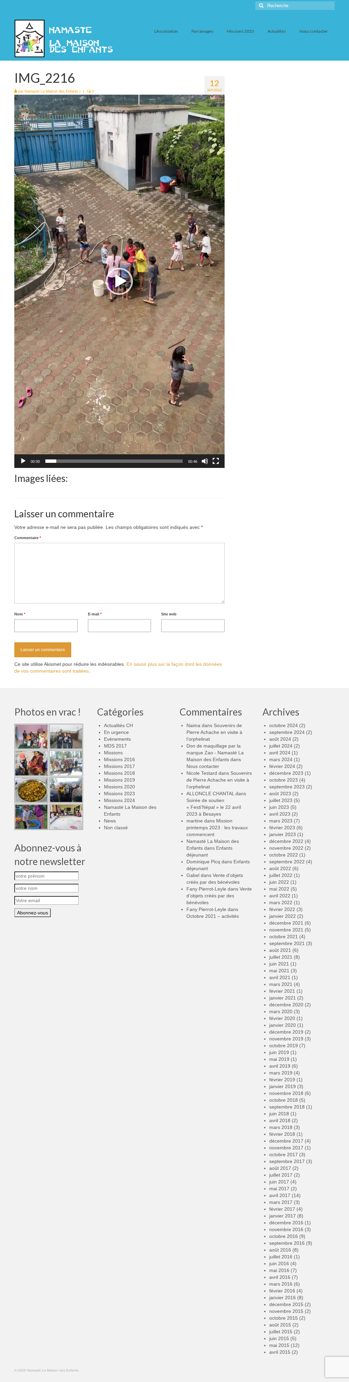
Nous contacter (202, 766)
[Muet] (204, 461)
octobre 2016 (283, 1236)
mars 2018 (280, 1127)
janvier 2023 (282, 834)
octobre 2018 (283, 1100)
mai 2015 (279, 1345)
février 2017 (282, 1209)
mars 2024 (280, 759)
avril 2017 (279, 1195)
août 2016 (280, 1250)
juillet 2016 (280, 1256)
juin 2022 (279, 882)
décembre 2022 (286, 841)
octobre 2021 (283, 936)
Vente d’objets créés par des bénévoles (219, 895)
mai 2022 (279, 889)
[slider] (114, 461)
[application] (119, 281)
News (110, 820)
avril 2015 (279, 1352)
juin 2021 (279, 964)
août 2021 (280, 950)
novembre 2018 (286, 1093)
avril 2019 (279, 1066)
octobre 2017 (283, 1154)
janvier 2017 (282, 1216)
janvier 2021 (282, 998)
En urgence (116, 732)
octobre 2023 (283, 780)
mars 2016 (280, 1284)
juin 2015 (279, 1338)
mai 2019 (279, 1059)
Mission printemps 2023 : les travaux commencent (217, 827)
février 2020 (282, 1018)
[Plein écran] (215, 461)
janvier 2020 (282, 1025)
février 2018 (282, 1134)
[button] (119, 281)
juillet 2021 (280, 957)
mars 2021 (280, 984)
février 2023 (282, 827)
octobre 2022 (283, 855)
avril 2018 (279, 1120)
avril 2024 (279, 752)
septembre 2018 (287, 1107)
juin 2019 (279, 1052)
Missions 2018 (119, 773)
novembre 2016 (286, 1229)
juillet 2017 (280, 1175)
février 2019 (282, 1079)
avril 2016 (279, 1277)
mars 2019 (280, 1072)
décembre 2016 (286, 1222)
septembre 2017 (287, 1161)
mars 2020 (280, 1011)
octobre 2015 (283, 1318)
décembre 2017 (286, 1141)
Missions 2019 (119, 780)
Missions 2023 (119, 793)
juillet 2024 (280, 746)
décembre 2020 (286, 1004)
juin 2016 (279, 1263)
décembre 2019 (286, 1032)
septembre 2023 (287, 786)
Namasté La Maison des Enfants (51, 91)
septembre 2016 (287, 1243)
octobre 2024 (283, 725)
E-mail (95, 614)
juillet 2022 (280, 875)
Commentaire (27, 538)
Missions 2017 (119, 766)
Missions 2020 (119, 786)
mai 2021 (279, 970)
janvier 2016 (282, 1297)
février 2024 (282, 766)
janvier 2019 (282, 1086)
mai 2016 (279, 1270)
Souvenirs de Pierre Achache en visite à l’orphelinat (214, 732)
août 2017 (280, 1168)
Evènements (117, 739)
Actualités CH (118, 725)
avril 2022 (279, 895)
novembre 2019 (286, 1038)
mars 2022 (280, 902)
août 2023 (280, 793)
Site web (169, 614)
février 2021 (282, 991)
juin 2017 (279, 1181)
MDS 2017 (115, 746)
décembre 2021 (286, 923)
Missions (113, 752)
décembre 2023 (286, 773)
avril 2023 (279, 814)
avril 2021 (279, 977)
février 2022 (282, 909)
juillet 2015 (280, 1331)
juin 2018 (279, 1113)
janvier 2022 (282, 916)
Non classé (116, 827)
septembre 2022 (287, 861)
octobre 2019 (283, 1045)
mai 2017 (279, 1188)
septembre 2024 (287, 732)
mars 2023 (280, 820)
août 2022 (280, 868)
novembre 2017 (286, 1147)
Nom (19, 614)
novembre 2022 (286, 848)
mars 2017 (280, 1202)
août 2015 (280, 1325)
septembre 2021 (287, 943)
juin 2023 (279, 807)
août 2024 (280, 739)
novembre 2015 (286, 1311)
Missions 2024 (119, 800)
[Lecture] (23, 461)
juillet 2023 (280, 800)
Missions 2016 (119, 759)
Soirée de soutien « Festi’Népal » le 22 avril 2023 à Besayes (213, 807)
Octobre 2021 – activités (212, 916)
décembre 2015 (286, 1304)
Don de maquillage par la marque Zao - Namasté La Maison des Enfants (215, 752)
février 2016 (282, 1290)
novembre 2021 (286, 929)
